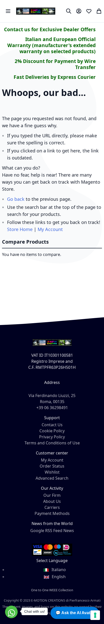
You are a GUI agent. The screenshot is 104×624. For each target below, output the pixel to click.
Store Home (20, 229)
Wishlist (52, 472)
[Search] (69, 11)
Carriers (52, 507)
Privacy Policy (52, 437)
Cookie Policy (52, 431)
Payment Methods (52, 513)
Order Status (52, 466)
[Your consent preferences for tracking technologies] (95, 615)
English (58, 576)
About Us (52, 501)
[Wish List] (89, 11)
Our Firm (52, 495)
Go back (15, 199)
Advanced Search (52, 478)
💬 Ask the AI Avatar (75, 613)
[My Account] (79, 11)
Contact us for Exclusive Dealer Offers (50, 29)
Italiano (58, 569)
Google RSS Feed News (52, 530)
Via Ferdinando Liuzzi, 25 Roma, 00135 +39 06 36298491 (52, 401)
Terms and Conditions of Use (52, 443)
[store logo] (35, 11)
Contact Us (52, 425)
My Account (50, 229)
